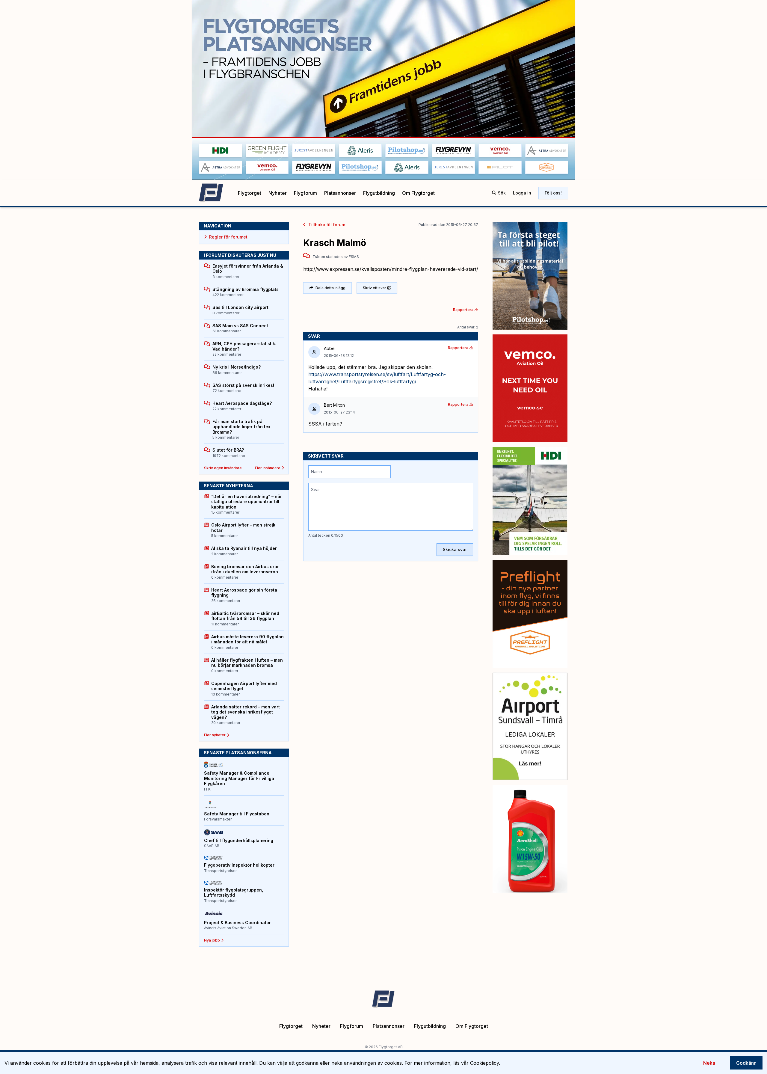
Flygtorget (249, 193)
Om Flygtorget (418, 193)
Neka (709, 1063)
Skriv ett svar (374, 288)
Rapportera (463, 309)
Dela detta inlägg (330, 288)
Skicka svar (455, 549)
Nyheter (277, 193)
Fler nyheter (215, 735)
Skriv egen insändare (223, 468)
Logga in (522, 192)
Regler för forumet (228, 236)
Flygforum (305, 193)
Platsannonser (340, 193)
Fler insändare (267, 468)
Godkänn (746, 1063)
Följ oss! (553, 192)
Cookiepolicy (484, 1063)
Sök (502, 192)
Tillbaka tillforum (326, 224)
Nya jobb (212, 940)
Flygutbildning (379, 193)
